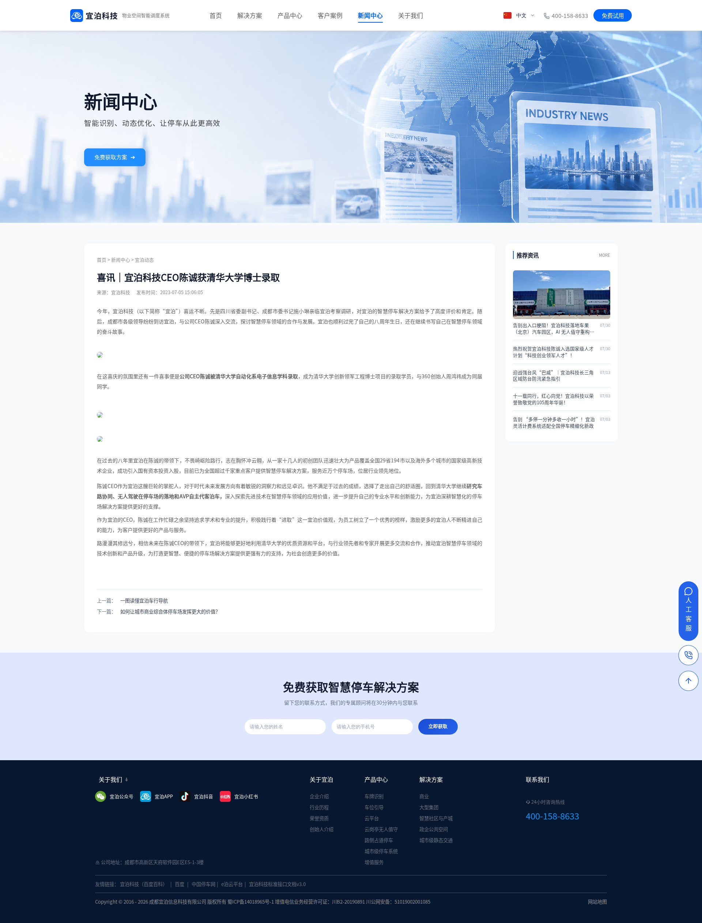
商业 (424, 796)
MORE (604, 255)
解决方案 (249, 15)
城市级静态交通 (436, 840)
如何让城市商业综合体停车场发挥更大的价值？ (170, 611)
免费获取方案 (114, 157)
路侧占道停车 (379, 840)
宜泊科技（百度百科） (143, 884)
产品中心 (290, 15)
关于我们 (410, 15)
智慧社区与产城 (436, 818)
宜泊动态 (144, 259)
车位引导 (374, 807)
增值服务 (374, 862)
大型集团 (428, 807)
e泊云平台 (232, 884)
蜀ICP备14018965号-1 (250, 901)
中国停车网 (203, 884)
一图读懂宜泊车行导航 (144, 600)
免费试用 (613, 15)
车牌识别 (374, 796)
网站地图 (597, 901)
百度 (179, 884)
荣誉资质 (319, 818)
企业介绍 (319, 796)
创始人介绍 (321, 829)
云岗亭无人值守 (381, 829)
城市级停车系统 (381, 851)
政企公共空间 (433, 829)
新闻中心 (370, 15)
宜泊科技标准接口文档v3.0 (277, 884)
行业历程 (319, 807)
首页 (216, 15)
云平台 (372, 818)
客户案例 (330, 15)
